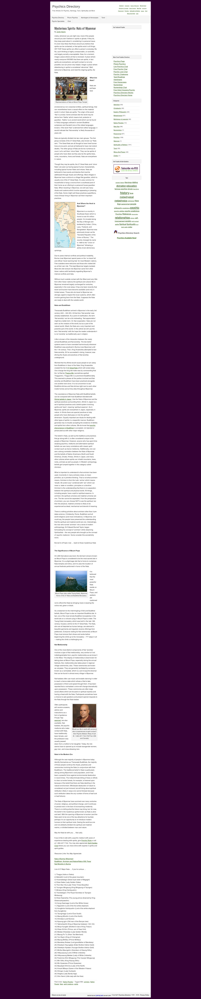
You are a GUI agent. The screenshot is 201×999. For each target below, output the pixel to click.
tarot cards (124, 227)
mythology (131, 201)
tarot (137, 224)
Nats (61, 984)
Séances (142, 11)
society (128, 221)
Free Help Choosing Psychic (124, 90)
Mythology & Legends (123, 8)
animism (87, 982)
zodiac (130, 227)
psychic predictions (132, 211)
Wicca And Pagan (131, 13)
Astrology (121, 5)
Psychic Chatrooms (121, 74)
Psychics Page (119, 61)
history (124, 192)
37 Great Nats (72, 368)
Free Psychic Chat (120, 69)
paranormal (125, 204)
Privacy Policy (144, 995)
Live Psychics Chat (121, 66)
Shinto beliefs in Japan (62, 399)
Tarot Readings (119, 77)
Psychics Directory (66, 6)
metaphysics (121, 200)
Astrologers (118, 80)
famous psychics (121, 189)
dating (135, 182)
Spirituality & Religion (135, 11)
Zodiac (137, 13)
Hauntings (136, 189)
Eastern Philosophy (135, 5)
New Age (139, 8)
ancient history (120, 182)
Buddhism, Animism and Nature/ (66, 861)
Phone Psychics (72, 18)
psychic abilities (119, 211)
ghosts (130, 189)
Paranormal (121, 11)
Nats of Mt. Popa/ (84, 861)
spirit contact (135, 221)
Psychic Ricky (86, 840)
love (131, 193)
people (133, 203)
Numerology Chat (120, 87)
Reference (126, 214)
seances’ (57, 720)
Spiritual (122, 224)
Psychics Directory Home (123, 95)
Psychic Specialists (58, 21)
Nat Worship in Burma (62, 864)
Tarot (146, 11)
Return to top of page (59, 995)
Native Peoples (132, 8)
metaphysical (127, 196)
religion (132, 218)
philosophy (118, 208)
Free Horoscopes (120, 82)
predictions (126, 208)
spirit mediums (68, 984)
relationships (122, 217)
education (131, 185)
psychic (134, 207)
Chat (69, 21)
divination (121, 185)
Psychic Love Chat (121, 72)
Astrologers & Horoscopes (89, 18)
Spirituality (131, 224)
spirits (76, 984)
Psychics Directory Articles (123, 93)
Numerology (144, 8)
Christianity (127, 5)
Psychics (127, 11)
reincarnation (134, 214)
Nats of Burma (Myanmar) (63, 858)
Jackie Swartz (61, 32)
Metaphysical (143, 5)
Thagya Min (69, 373)
